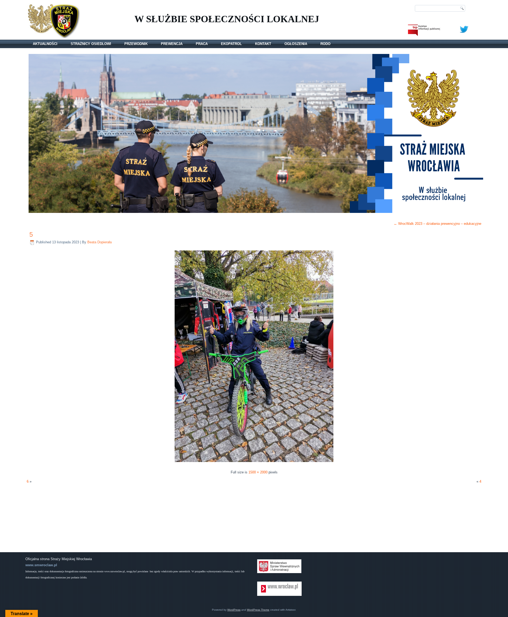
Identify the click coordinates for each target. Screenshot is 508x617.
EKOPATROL (231, 44)
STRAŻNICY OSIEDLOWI (91, 44)
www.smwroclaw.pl (41, 565)
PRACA (202, 44)
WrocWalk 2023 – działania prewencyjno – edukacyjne (437, 224)
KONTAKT (263, 44)
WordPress (234, 609)
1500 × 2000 (257, 472)
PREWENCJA (172, 44)
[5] (254, 463)
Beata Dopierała (99, 242)
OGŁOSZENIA (295, 44)
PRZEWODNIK (136, 44)
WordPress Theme (258, 609)
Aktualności (45, 44)
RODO (325, 44)
